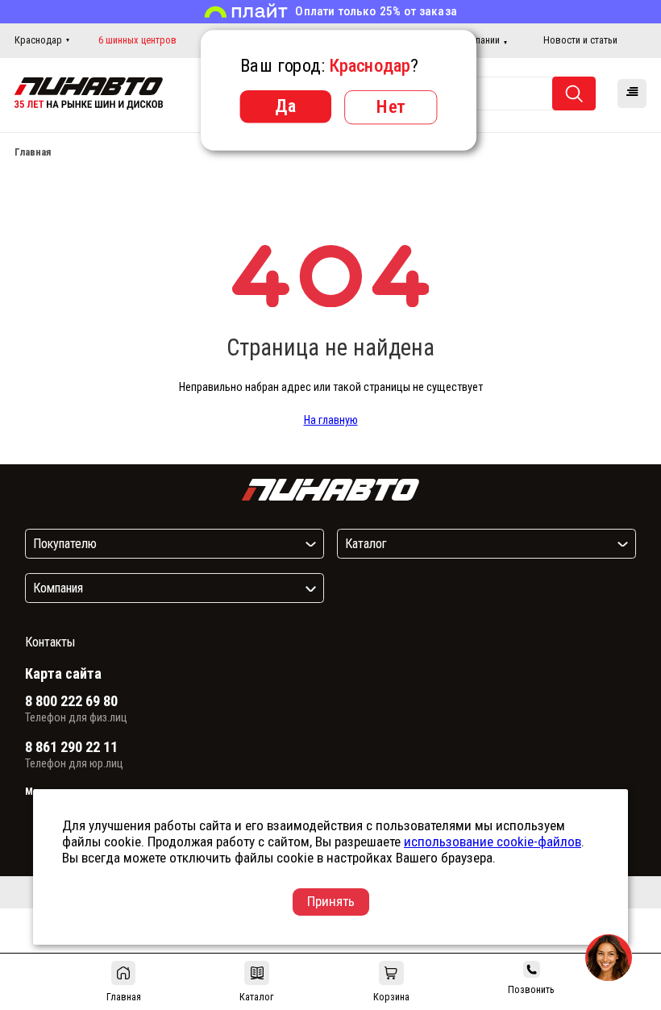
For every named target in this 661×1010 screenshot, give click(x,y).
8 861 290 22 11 (71, 747)
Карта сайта (63, 673)
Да (285, 105)
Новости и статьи (580, 40)
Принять (331, 901)
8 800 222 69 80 (71, 701)
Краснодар (38, 40)
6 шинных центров (137, 40)
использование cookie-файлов (492, 841)
